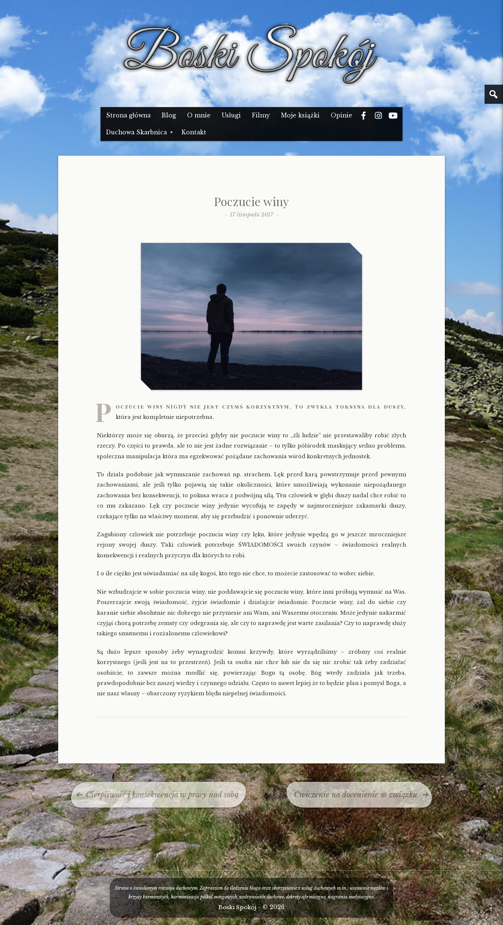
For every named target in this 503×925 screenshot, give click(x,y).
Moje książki (300, 115)
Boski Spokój (237, 907)
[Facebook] (364, 115)
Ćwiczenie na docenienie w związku (355, 794)
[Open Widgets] (494, 94)
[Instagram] (378, 115)
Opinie (341, 115)
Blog (169, 115)
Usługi (231, 115)
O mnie (199, 115)
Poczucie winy (251, 201)
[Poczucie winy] (251, 388)
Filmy (261, 115)
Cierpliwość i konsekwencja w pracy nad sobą (162, 794)
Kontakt (194, 132)
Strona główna (128, 115)
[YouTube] (393, 115)
